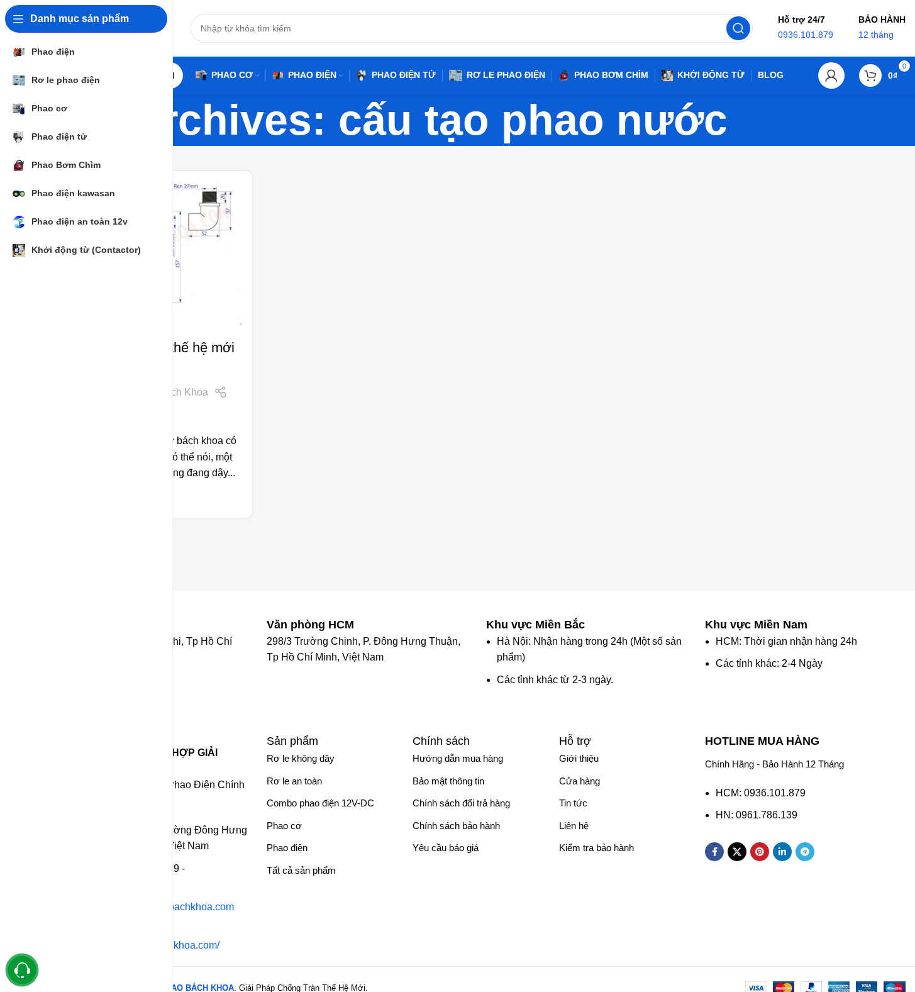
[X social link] (737, 851)
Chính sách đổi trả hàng (461, 803)
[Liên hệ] (22, 970)
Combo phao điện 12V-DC (320, 803)
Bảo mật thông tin (448, 781)
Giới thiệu (579, 758)
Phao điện (287, 847)
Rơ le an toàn (294, 781)
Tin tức (573, 803)
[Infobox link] (317, 624)
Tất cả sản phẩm (301, 870)
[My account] (831, 75)
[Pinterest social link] (759, 851)
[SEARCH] (738, 28)
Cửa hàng (579, 781)
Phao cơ (284, 825)
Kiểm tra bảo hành (596, 847)
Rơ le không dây (301, 758)
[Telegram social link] (805, 851)
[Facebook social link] (714, 851)
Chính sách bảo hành (456, 825)
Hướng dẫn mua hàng (458, 758)
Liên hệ (574, 825)
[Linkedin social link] (782, 851)
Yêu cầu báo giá (446, 847)
